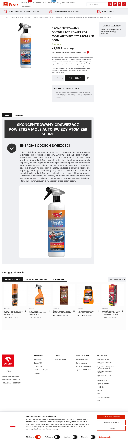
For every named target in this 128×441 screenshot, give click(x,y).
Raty (99, 401)
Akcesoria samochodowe (36, 279)
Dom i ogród (38, 366)
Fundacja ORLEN (60, 359)
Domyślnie (119, 279)
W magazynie (56, 44)
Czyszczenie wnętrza (56, 17)
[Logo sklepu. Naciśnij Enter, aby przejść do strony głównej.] (11, 4)
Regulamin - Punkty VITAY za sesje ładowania (106, 367)
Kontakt (100, 390)
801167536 (16, 379)
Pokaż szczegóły (105, 437)
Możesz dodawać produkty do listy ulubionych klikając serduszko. (111, 31)
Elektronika (37, 373)
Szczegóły (19, 115)
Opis (7, 115)
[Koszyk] (124, 4)
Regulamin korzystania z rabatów (106, 363)
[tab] (7, 115)
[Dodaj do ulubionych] (87, 78)
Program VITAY (102, 380)
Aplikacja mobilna (103, 383)
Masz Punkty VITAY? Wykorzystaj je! (68, 88)
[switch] (57, 437)
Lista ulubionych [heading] (112, 26)
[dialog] (119, 4)
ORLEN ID (101, 387)
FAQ (99, 394)
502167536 (17, 383)
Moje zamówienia (82, 359)
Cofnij (6, 17)
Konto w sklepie (81, 363)
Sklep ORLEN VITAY (17, 17)
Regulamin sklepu (103, 359)
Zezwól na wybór (111, 422)
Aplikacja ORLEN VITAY (84, 370)
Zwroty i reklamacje (104, 397)
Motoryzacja (28, 17)
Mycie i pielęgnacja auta (41, 17)
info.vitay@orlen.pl (12, 376)
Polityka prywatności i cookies (105, 371)
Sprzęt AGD (38, 363)
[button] (99, 4)
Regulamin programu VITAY (104, 376)
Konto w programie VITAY (84, 366)
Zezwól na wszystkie (111, 417)
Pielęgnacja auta (12, 279)
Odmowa (111, 428)
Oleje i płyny (58, 279)
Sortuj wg (113, 279)
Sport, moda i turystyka (41, 370)
